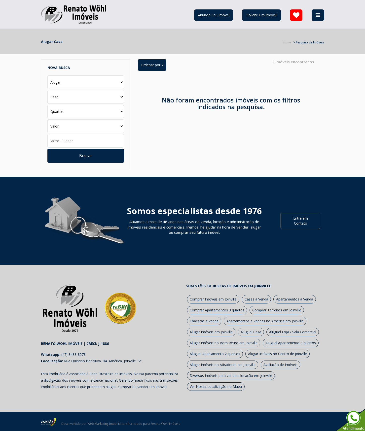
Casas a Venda (256, 299)
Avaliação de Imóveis (280, 364)
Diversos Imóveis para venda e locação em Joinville (231, 375)
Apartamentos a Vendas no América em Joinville (265, 321)
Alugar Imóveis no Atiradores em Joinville (223, 364)
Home (287, 42)
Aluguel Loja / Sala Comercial (292, 332)
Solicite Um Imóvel (262, 15)
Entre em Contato (300, 221)
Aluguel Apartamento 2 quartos (215, 353)
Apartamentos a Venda (294, 299)
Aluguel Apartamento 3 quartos (290, 342)
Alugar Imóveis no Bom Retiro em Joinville (223, 342)
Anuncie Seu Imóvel (213, 15)
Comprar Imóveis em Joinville (213, 299)
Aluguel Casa (251, 332)
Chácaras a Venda (204, 321)
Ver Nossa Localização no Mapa (216, 386)
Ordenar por (151, 65)
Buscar (85, 155)
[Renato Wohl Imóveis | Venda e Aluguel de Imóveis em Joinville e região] (73, 13)
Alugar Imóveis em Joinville (211, 332)
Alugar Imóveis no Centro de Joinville (277, 353)
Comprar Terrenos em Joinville (276, 310)
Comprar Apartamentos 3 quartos (217, 310)
